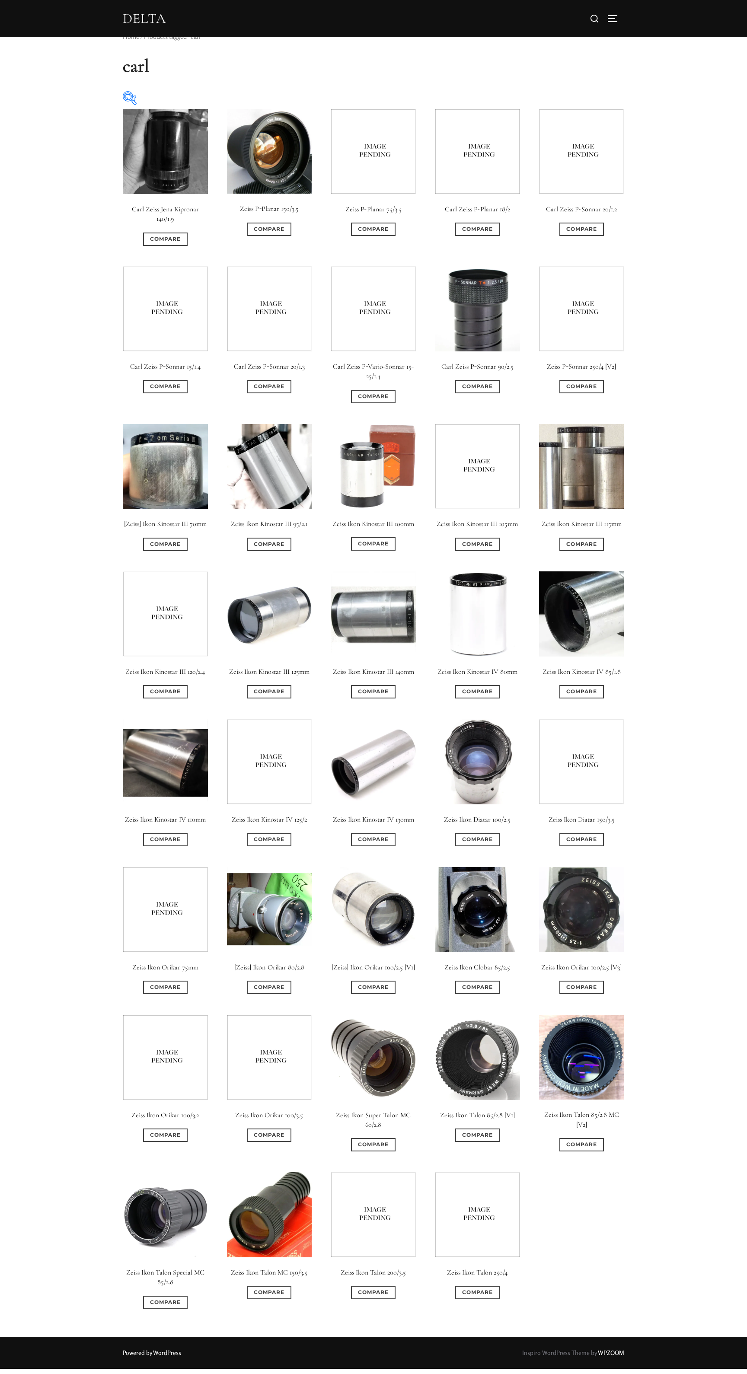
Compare (165, 239)
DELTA (144, 19)
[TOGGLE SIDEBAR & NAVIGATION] (615, 18)
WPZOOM (611, 1352)
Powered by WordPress (152, 1352)
